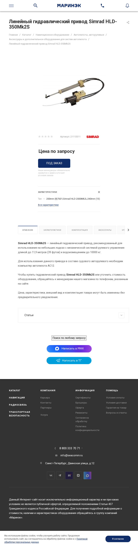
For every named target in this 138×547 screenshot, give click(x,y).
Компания (47, 390)
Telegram (60, 475)
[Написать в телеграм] (69, 363)
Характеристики (52, 230)
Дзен (78, 475)
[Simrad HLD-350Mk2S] (75, 92)
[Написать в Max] (69, 348)
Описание (27, 230)
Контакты (45, 402)
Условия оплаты (115, 397)
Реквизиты (81, 412)
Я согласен (118, 539)
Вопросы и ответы (116, 412)
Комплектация (80, 230)
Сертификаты (83, 397)
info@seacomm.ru (72, 455)
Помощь (112, 390)
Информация (85, 390)
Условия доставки (116, 402)
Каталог (14, 390)
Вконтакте (51, 475)
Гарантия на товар (116, 407)
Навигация (17, 397)
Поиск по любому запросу (69, 338)
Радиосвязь (18, 404)
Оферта (79, 407)
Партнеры (46, 407)
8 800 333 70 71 (69, 448)
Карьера (45, 397)
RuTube (69, 475)
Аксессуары (105, 230)
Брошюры (81, 402)
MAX (87, 475)
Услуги (44, 415)
